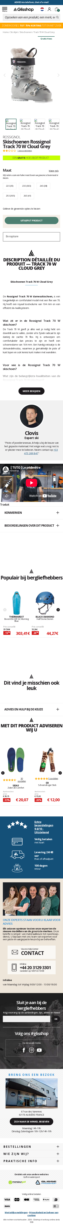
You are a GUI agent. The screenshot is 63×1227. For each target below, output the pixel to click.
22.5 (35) (9, 185)
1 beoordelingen (24, 151)
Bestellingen (17, 1147)
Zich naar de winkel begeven (31, 1121)
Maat (7, 170)
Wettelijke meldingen (16, 1212)
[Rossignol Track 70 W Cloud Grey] (31, 75)
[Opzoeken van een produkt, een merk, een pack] (57, 17)
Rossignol (11, 137)
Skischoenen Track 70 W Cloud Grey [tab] (31, 281)
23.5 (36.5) (26, 185)
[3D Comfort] (16, 760)
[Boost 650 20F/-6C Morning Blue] (17, 603)
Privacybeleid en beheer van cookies (42, 1214)
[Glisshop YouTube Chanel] (39, 1050)
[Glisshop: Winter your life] (23, 9)
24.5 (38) (43, 185)
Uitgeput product (31, 220)
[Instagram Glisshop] (31, 1050)
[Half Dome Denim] (45, 603)
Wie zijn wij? (16, 1154)
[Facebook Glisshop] (24, 1050)
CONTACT (32, 953)
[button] (31, 512)
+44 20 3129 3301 (35, 967)
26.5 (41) (27, 195)
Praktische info (20, 1161)
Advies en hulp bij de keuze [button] (23, 709)
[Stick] (47, 760)
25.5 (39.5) (10, 195)
